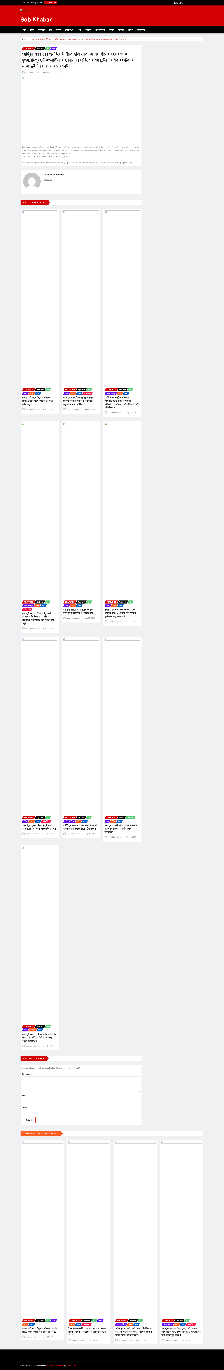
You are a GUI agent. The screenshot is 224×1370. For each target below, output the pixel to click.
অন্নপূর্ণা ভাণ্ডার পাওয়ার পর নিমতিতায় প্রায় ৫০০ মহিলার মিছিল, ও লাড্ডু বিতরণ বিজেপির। (39, 1037)
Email (25, 1107)
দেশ (50, 30)
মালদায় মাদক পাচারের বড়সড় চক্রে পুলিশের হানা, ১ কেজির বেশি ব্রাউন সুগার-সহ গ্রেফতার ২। (120, 613)
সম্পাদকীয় (141, 30)
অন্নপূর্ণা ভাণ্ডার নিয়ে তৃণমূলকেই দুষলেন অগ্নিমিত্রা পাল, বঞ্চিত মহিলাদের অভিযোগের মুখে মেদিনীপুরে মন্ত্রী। (181, 1332)
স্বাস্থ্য (111, 30)
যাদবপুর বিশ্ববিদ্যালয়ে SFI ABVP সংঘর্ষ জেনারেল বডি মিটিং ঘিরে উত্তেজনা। (121, 828)
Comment (26, 1074)
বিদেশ (58, 30)
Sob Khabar (36, 19)
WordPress (51, 1365)
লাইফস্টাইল (100, 30)
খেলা (79, 30)
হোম (24, 30)
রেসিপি (130, 30)
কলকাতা (41, 30)
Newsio (60, 1365)
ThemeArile (71, 1365)
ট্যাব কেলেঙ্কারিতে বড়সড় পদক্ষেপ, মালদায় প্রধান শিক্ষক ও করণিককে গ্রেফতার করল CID (78, 401)
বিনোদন (88, 30)
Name (25, 1095)
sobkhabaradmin (32, 72)
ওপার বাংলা (69, 30)
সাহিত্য (121, 30)
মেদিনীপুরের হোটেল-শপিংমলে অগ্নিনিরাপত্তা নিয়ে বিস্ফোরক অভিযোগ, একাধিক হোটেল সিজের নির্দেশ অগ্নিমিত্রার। (134, 1332)
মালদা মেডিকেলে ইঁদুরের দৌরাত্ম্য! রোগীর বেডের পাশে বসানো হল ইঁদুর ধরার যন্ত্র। (37, 401)
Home (24, 39)
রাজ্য (32, 30)
